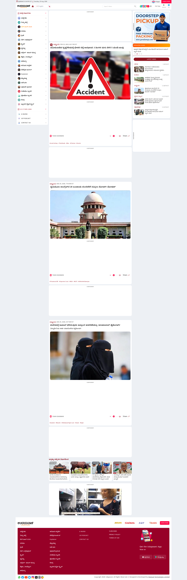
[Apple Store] (146, 557)
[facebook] (22, 577)
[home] (24, 6)
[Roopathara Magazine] (130, 523)
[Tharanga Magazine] (118, 523)
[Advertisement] (90, 27)
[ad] (152, 26)
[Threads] (39, 577)
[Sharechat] (42, 577)
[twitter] (36, 577)
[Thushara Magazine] (141, 523)
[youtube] (26, 577)
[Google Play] (159, 557)
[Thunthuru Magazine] (153, 523)
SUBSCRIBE (166, 2)
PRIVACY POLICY (114, 535)
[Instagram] (33, 577)
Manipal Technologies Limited (158, 577)
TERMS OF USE (114, 538)
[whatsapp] (19, 577)
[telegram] (29, 577)
